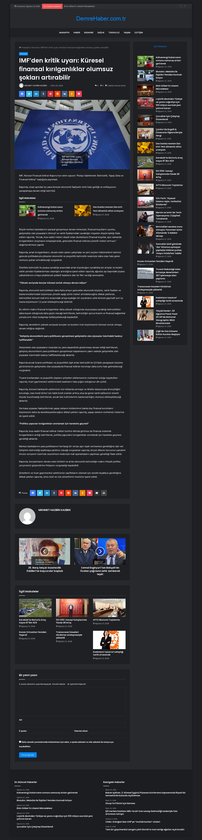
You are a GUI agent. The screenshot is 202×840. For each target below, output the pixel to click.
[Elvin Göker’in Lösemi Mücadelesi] (145, 89)
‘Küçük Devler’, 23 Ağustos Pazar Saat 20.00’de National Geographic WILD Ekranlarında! (166, 317)
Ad (21, 720)
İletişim (139, 32)
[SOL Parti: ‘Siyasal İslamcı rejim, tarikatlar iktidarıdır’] (145, 202)
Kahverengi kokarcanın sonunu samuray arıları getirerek (50, 211)
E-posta (23, 731)
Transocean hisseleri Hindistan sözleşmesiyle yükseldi (69, 635)
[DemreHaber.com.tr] (101, 18)
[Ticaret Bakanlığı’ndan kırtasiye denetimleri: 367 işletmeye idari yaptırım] (145, 273)
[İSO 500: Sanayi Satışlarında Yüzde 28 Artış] (72, 608)
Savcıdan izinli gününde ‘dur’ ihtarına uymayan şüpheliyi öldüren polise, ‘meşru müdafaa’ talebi (169, 248)
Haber (76, 32)
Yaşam (127, 32)
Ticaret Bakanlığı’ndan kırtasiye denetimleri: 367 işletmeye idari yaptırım (168, 274)
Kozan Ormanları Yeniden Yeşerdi (32, 633)
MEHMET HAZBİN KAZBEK (35, 85)
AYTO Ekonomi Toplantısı (106, 619)
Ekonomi (88, 32)
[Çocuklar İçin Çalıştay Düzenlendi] (145, 120)
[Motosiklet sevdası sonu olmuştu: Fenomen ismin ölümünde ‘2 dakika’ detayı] (145, 230)
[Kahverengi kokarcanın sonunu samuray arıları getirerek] (27, 210)
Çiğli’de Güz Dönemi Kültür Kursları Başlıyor (168, 333)
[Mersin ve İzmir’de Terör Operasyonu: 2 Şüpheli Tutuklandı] (145, 216)
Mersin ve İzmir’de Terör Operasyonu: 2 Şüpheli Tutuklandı (169, 215)
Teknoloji (114, 32)
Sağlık (100, 32)
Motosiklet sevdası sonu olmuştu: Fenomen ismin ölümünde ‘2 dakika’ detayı (169, 231)
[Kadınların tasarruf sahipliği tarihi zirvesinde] (109, 640)
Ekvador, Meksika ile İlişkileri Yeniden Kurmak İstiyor (169, 74)
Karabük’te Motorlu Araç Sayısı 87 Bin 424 (32, 621)
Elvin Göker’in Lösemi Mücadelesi (79, 6)
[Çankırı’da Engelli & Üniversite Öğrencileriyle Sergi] (145, 133)
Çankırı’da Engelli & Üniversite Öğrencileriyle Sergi (169, 132)
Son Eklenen (160, 46)
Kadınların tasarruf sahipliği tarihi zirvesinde (108, 653)
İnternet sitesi (81, 731)
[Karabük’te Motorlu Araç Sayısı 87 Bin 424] (35, 608)
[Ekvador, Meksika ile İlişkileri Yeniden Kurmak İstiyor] (145, 75)
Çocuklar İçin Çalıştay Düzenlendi (168, 118)
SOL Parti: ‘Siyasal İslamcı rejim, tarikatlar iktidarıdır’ (168, 201)
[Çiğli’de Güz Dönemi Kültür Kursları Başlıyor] (145, 335)
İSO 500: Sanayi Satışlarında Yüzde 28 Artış (71, 621)
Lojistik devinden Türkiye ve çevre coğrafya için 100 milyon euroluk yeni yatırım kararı (169, 103)
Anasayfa (64, 32)
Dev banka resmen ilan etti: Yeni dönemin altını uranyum (168, 146)
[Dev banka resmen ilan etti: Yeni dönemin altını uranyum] (83, 210)
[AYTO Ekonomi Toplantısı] (109, 608)
